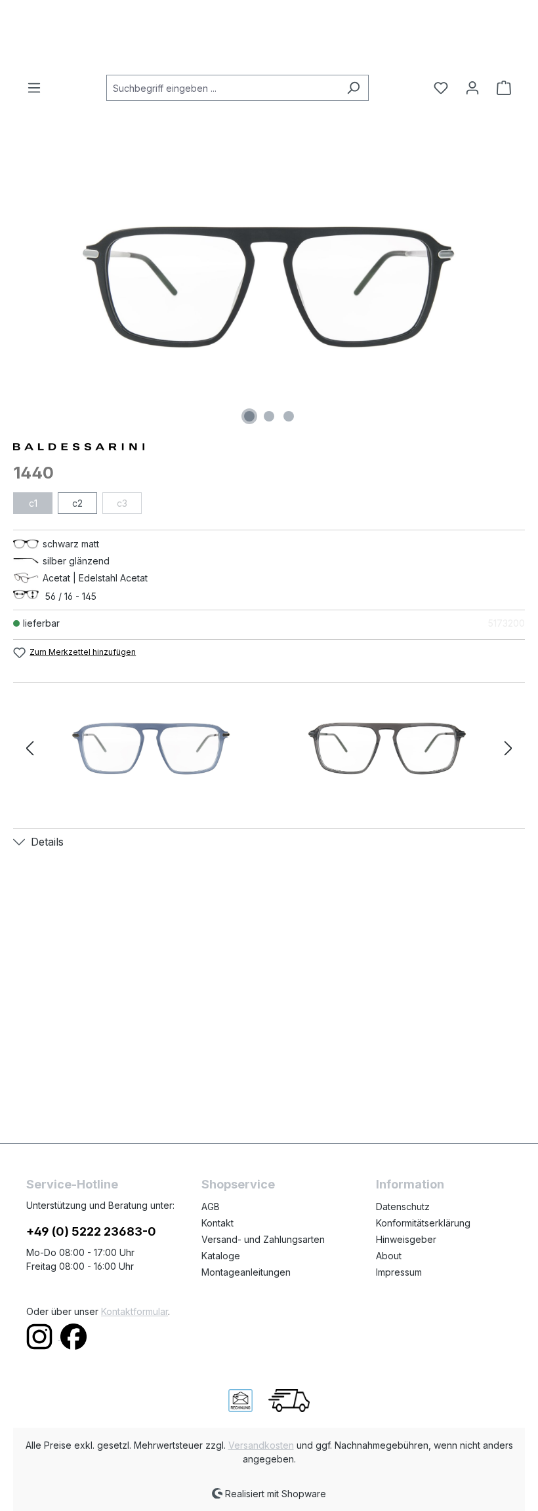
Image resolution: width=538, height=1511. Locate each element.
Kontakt (217, 1222)
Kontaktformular (134, 1311)
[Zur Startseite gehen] (269, 37)
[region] (269, 287)
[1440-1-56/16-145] (268, 287)
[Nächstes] (508, 749)
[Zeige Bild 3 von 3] (288, 416)
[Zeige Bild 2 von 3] (269, 416)
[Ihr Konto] (472, 88)
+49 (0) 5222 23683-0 (91, 1231)
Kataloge (220, 1255)
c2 (77, 503)
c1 (33, 503)
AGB (210, 1206)
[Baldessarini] (269, 445)
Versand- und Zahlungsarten (263, 1239)
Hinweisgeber (406, 1239)
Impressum (399, 1272)
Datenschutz (403, 1206)
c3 (122, 503)
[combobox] (222, 88)
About (389, 1255)
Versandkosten (261, 1445)
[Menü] (38, 88)
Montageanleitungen (246, 1272)
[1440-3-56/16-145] (387, 748)
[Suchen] (353, 88)
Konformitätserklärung (423, 1222)
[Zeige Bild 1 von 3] (249, 416)
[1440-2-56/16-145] (151, 748)
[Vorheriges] (29, 749)
